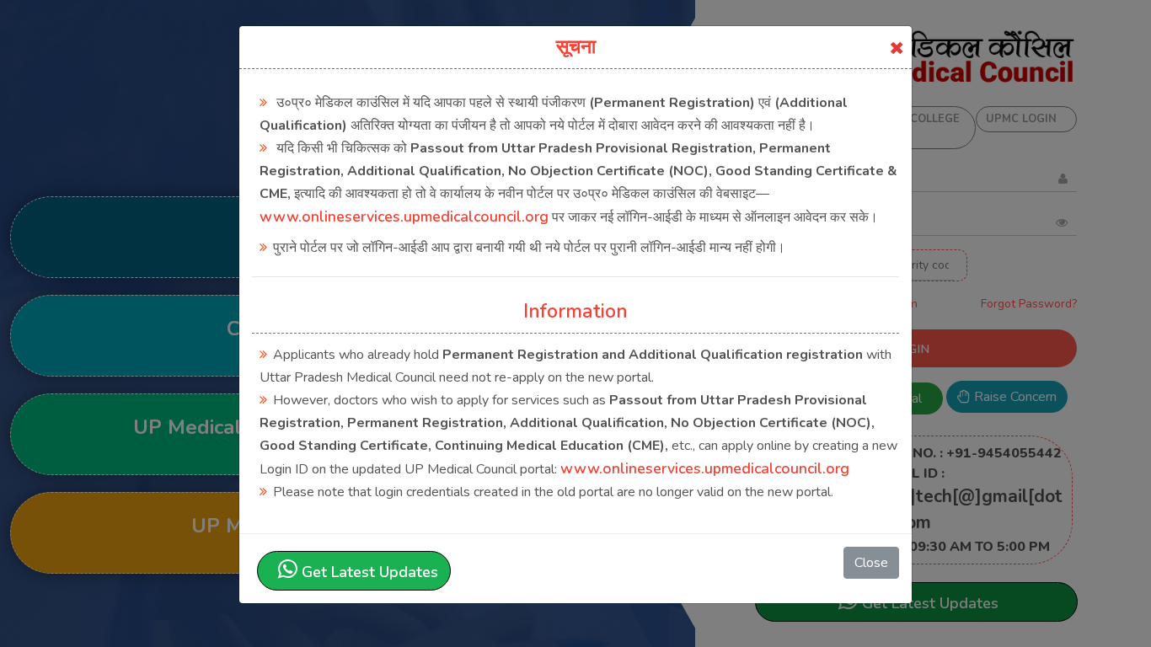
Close (871, 562)
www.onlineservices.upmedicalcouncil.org (404, 216)
